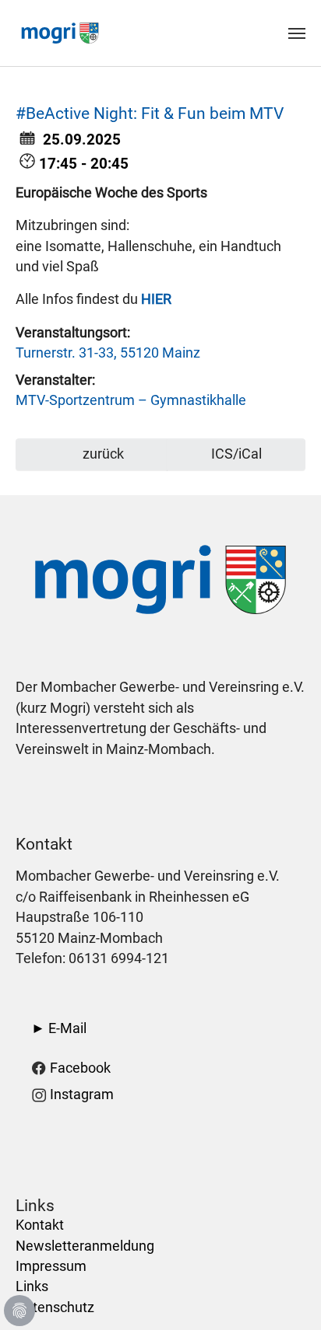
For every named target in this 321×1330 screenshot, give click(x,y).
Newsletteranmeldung (85, 1246)
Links (32, 1286)
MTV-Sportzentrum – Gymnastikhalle (131, 400)
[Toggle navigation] (296, 33)
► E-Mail (58, 1028)
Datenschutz (55, 1307)
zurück (101, 454)
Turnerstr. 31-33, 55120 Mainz (108, 353)
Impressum (51, 1266)
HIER (156, 299)
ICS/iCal (236, 454)
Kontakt (40, 1225)
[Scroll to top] (284, 1293)
